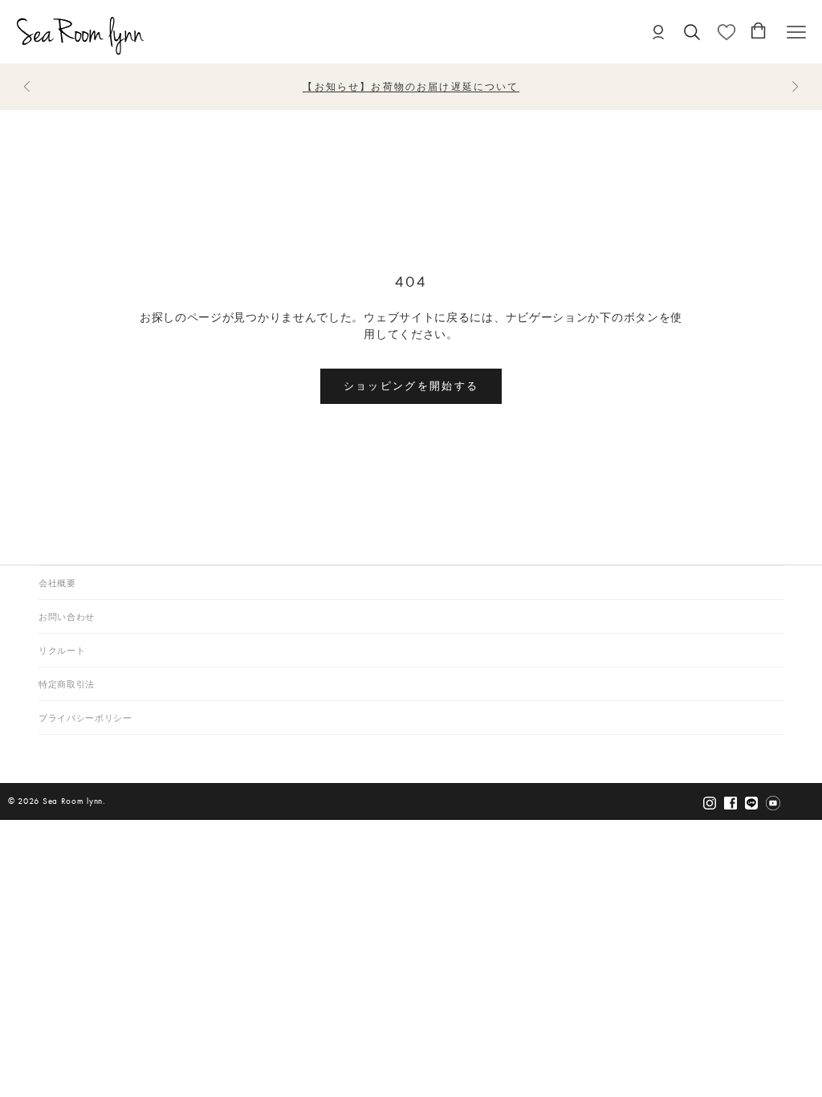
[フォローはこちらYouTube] (773, 802)
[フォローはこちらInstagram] (709, 802)
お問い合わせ (67, 617)
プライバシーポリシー (85, 718)
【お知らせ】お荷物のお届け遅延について (411, 86)
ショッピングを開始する (411, 385)
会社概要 (57, 583)
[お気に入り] (726, 32)
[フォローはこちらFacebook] (730, 802)
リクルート (62, 651)
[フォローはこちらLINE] (751, 802)
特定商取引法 (67, 684)
